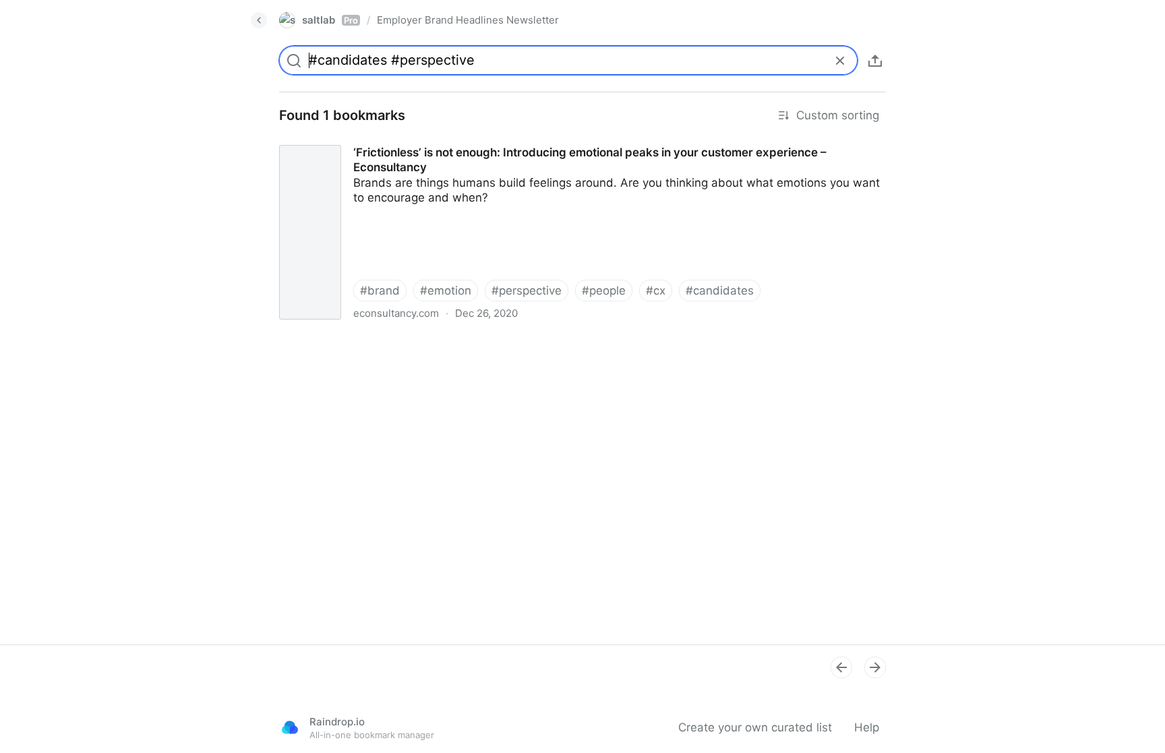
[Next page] (875, 667)
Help (866, 727)
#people (604, 290)
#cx (655, 290)
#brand (380, 290)
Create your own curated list (755, 727)
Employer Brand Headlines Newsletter (468, 19)
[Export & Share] (875, 60)
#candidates (720, 290)
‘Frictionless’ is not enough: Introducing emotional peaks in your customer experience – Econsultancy (538, 140)
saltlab (330, 19)
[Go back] (259, 20)
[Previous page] (841, 667)
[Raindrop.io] (290, 727)
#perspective (526, 290)
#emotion (445, 290)
